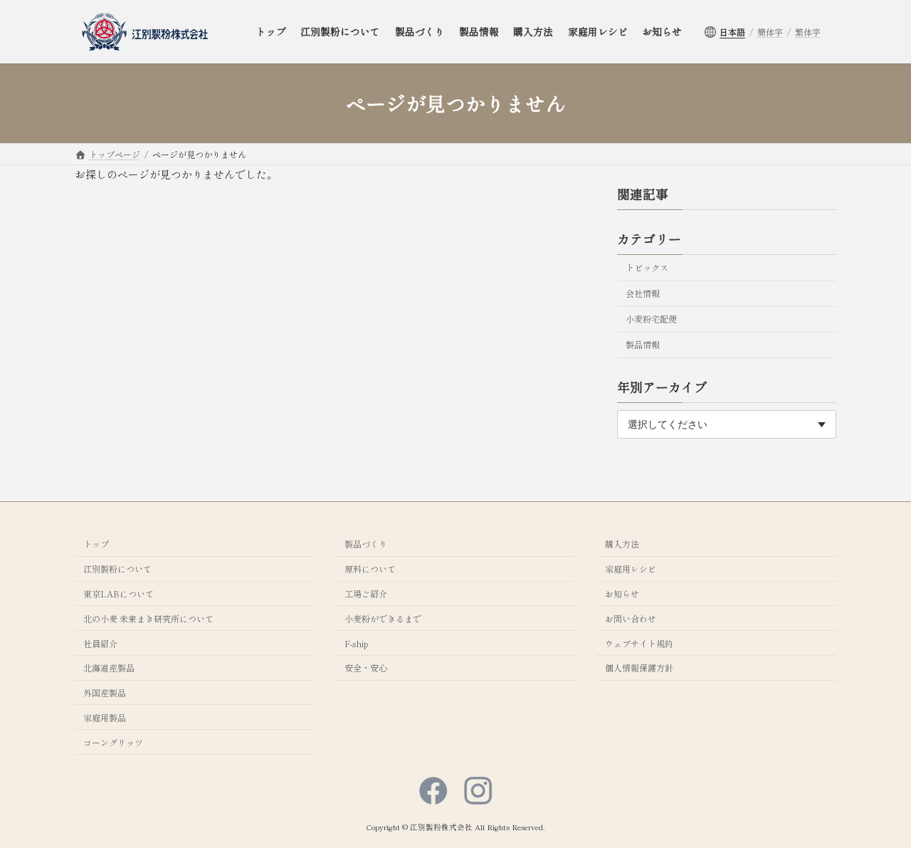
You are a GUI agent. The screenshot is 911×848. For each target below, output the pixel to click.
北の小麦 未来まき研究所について (148, 618)
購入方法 (622, 544)
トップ (96, 544)
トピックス (647, 267)
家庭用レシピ (630, 568)
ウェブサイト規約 (639, 643)
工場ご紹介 (365, 593)
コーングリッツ (113, 742)
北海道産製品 (109, 667)
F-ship (356, 643)
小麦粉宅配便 (651, 319)
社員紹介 (100, 643)
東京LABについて (118, 593)
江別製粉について (117, 568)
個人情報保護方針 (639, 667)
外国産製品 (104, 692)
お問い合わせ (630, 618)
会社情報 (643, 293)
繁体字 (808, 32)
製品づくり (365, 544)
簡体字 (770, 32)
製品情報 (643, 345)
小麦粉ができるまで (382, 618)
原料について (370, 568)
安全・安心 (365, 667)
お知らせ (622, 593)
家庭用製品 (104, 717)
